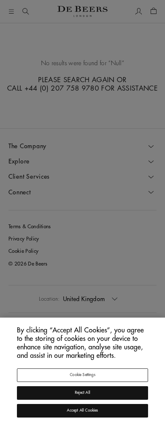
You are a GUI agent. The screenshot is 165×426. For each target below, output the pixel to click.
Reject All (82, 393)
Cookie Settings (82, 375)
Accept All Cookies (82, 410)
